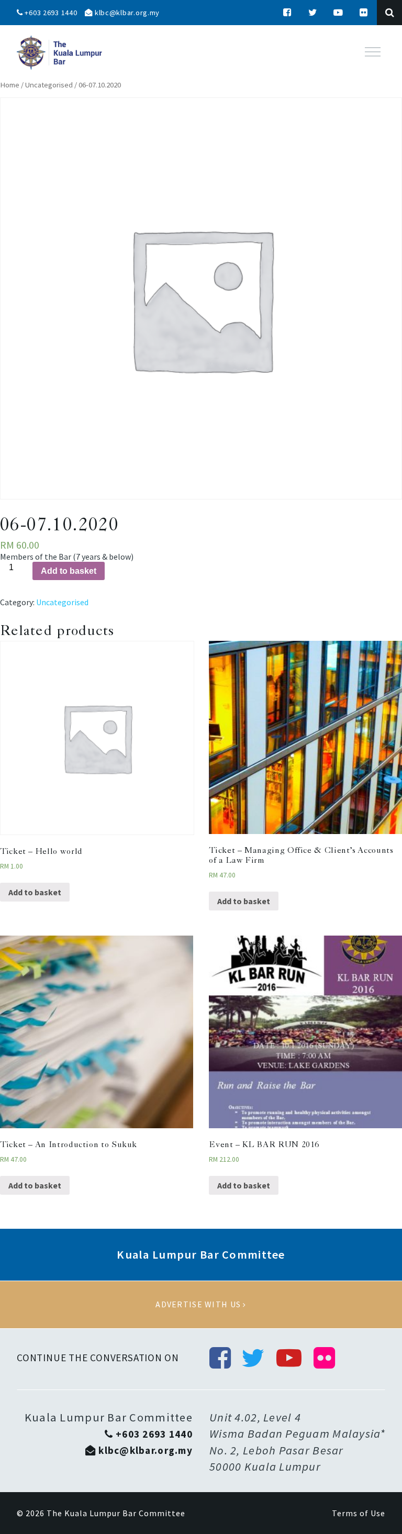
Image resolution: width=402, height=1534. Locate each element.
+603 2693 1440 (50, 12)
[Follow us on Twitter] (313, 12)
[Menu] (372, 51)
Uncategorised (49, 85)
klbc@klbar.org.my (126, 12)
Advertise (201, 1304)
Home (9, 85)
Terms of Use (358, 1513)
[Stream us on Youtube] (338, 12)
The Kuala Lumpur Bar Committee (116, 1513)
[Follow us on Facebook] (287, 12)
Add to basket (68, 570)
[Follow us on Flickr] (363, 12)
